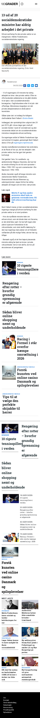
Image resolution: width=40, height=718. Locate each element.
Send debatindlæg (9, 703)
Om (4, 698)
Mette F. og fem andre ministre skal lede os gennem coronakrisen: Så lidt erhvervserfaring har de (24, 197)
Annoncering (8, 708)
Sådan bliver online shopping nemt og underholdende (13, 320)
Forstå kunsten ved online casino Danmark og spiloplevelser (27, 377)
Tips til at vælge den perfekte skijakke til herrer (11, 404)
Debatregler (7, 705)
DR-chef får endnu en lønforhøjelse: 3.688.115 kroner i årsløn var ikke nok (9, 675)
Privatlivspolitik (8, 710)
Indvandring (26, 667)
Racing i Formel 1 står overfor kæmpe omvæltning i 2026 (27, 348)
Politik (24, 638)
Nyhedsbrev (7, 712)
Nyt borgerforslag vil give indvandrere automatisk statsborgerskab (29, 675)
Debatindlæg (6, 638)
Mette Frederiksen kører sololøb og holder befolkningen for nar (10, 618)
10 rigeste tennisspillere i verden (27, 269)
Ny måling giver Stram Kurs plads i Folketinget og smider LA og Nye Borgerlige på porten (30, 646)
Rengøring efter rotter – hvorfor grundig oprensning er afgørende (12, 292)
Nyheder (20, 262)
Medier (4, 667)
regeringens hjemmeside (23, 143)
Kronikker (5, 611)
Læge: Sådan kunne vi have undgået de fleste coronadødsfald (10, 644)
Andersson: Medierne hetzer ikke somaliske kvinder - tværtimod (29, 615)
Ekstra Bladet (28, 118)
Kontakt (6, 700)
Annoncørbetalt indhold (26, 367)
